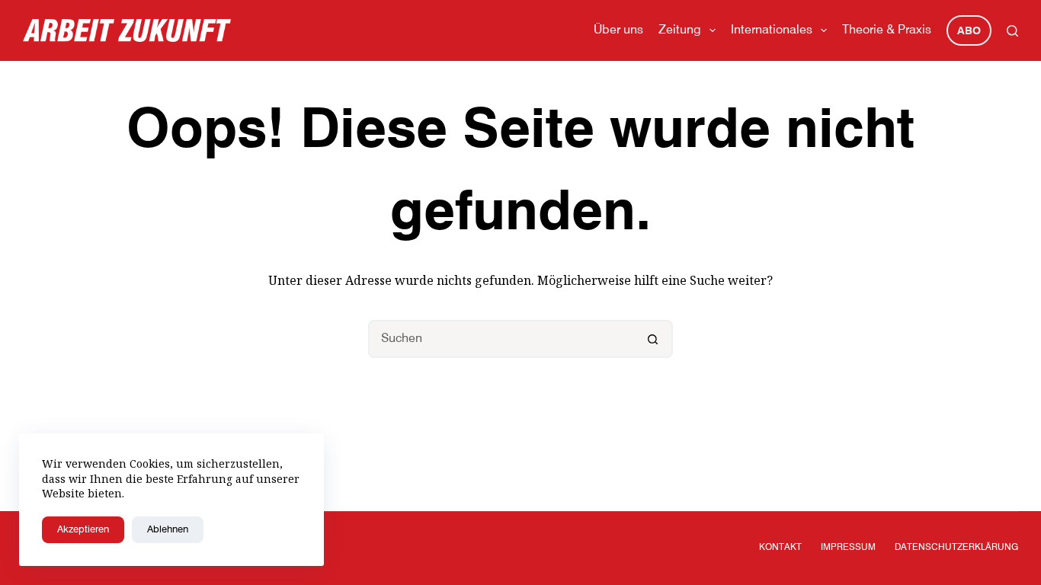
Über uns (618, 30)
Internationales (771, 30)
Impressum (848, 547)
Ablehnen (167, 530)
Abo (969, 31)
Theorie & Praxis (886, 30)
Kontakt (780, 547)
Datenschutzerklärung (956, 547)
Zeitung (679, 30)
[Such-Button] (654, 339)
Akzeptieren (83, 530)
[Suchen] (1012, 31)
